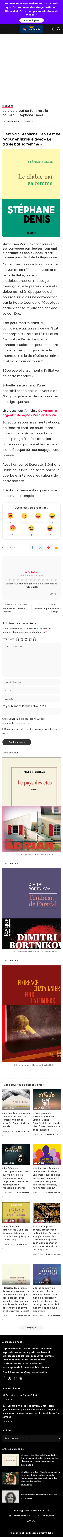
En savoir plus (31, 20)
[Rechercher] (59, 29)
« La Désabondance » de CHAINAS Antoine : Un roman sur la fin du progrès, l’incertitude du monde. (16, 1120)
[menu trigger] (5, 29)
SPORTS (50, 1283)
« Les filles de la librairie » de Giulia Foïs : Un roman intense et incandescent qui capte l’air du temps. (15, 1233)
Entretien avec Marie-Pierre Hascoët (39, 1494)
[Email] (56, 547)
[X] (9, 1378)
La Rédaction (13, 121)
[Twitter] (40, 547)
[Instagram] (21, 1378)
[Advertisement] (31, 66)
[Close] (59, 12)
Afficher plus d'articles (31, 575)
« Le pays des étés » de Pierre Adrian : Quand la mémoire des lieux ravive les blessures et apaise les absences (39, 1458)
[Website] (51, 594)
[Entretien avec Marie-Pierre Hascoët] (10, 1496)
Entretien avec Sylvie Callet (21, 1395)
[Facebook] (32, 547)
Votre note (8, 639)
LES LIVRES (7, 106)
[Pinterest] (48, 547)
